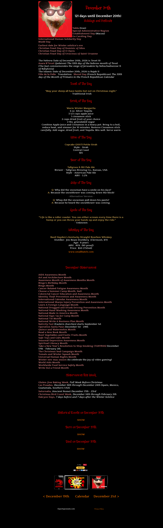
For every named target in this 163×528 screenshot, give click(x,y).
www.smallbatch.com (81, 251)
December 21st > (106, 496)
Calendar (82, 496)
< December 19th (56, 496)
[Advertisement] (81, 258)
